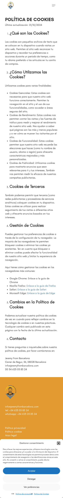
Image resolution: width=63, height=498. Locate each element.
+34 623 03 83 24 (19, 410)
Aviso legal (11, 435)
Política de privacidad (24, 494)
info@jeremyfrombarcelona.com (22, 406)
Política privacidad (15, 427)
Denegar (31, 479)
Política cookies (13, 431)
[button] (58, 443)
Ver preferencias (31, 487)
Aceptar (31, 471)
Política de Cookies (41, 494)
